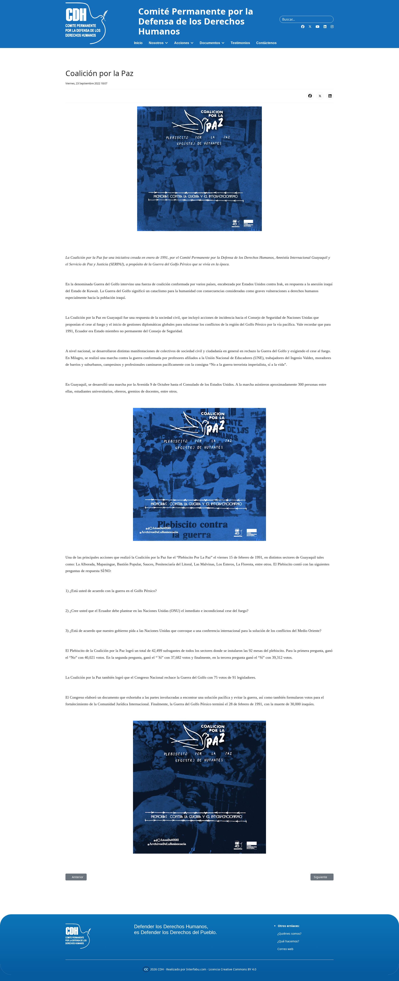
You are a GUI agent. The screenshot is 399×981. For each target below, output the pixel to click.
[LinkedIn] (330, 96)
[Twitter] (310, 26)
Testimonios (240, 43)
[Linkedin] (325, 26)
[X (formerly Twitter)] (320, 96)
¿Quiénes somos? (289, 933)
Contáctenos (266, 43)
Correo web (285, 949)
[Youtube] (317, 26)
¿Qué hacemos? (288, 941)
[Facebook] (302, 26)
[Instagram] (332, 26)
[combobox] (307, 19)
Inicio (138, 43)
